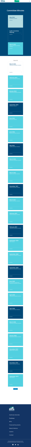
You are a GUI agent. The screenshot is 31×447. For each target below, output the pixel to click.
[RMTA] (3, 1)
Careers (11, 431)
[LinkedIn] (18, 444)
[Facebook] (12, 444)
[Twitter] (15, 444)
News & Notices (13, 428)
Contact (11, 435)
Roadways (12, 418)
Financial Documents (14, 425)
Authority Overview (14, 415)
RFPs (10, 421)
